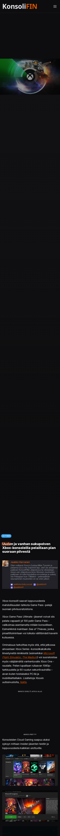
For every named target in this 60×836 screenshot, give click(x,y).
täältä (23, 682)
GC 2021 (6, 544)
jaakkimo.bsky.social (23, 584)
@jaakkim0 (41, 584)
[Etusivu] (26, 6)
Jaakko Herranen (20, 562)
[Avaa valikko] (55, 6)
